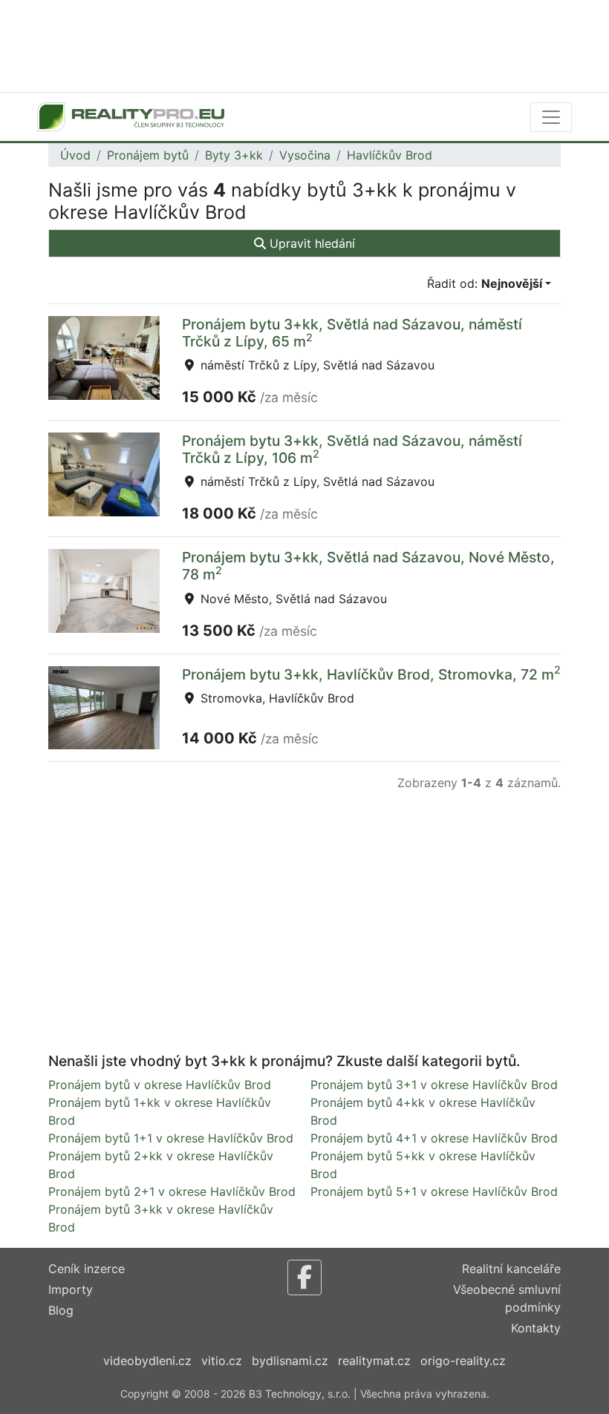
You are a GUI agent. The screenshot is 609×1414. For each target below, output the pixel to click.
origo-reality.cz (463, 1360)
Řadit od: (484, 283)
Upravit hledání (310, 243)
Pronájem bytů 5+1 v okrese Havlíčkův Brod (434, 1191)
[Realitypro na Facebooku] (304, 1277)
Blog (61, 1310)
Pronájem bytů (148, 155)
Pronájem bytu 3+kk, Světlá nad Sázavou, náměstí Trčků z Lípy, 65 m (352, 332)
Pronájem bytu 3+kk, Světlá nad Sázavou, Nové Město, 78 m (368, 565)
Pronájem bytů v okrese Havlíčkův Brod (159, 1084)
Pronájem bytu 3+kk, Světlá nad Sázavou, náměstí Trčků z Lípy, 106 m (352, 449)
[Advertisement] (304, 44)
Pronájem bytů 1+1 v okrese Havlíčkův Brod (170, 1138)
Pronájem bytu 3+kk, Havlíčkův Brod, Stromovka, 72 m (371, 674)
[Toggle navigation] (551, 117)
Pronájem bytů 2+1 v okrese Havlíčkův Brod (172, 1191)
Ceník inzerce (86, 1268)
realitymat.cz (374, 1360)
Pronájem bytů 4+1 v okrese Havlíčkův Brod (434, 1138)
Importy (70, 1289)
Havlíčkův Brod (389, 155)
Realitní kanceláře (511, 1268)
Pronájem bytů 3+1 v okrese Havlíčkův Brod (434, 1084)
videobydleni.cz (147, 1360)
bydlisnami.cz (290, 1360)
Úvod (75, 155)
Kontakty (536, 1328)
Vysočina (304, 155)
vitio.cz (221, 1360)
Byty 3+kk (234, 155)
